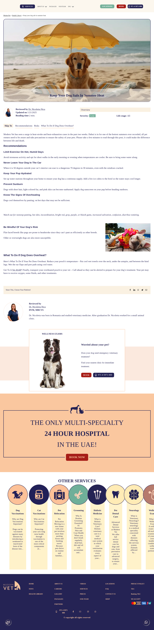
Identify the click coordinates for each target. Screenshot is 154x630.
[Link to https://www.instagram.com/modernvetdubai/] (88, 611)
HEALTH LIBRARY (36, 594)
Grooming (79, 510)
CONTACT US (110, 594)
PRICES (83, 594)
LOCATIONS (110, 584)
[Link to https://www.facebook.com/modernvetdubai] (73, 611)
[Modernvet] (11, 582)
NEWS (31, 589)
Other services (77, 480)
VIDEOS (83, 584)
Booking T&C (136, 594)
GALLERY (58, 594)
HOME (31, 584)
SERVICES (84, 589)
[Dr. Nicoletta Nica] (8, 109)
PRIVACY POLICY (137, 584)
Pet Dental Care (115, 513)
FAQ (107, 589)
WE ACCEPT (135, 599)
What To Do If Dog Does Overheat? (57, 125)
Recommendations (23, 125)
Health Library (17, 15)
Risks (36, 125)
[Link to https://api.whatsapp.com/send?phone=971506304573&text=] (95, 611)
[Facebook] (130, 289)
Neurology (134, 510)
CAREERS (58, 589)
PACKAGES (58, 599)
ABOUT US (58, 584)
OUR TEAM (84, 599)
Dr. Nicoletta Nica (36, 109)
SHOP (107, 599)
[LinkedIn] (134, 289)
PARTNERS (58, 604)
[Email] (146, 289)
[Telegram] (142, 289)
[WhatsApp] (138, 289)
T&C (132, 589)
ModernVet (6, 15)
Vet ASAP (16, 270)
